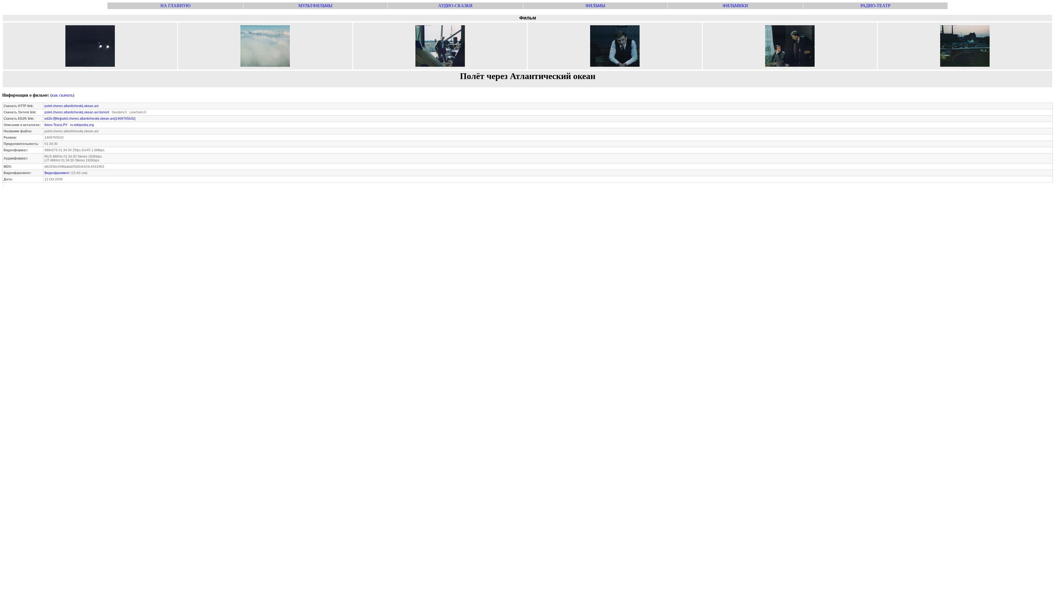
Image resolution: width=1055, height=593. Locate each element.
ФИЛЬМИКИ (735, 5)
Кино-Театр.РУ (56, 125)
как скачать (62, 95)
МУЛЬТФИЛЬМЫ (315, 5)
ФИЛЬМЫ (595, 5)
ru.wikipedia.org (82, 125)
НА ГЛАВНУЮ (175, 5)
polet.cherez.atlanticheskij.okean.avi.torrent (77, 112)
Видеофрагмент (57, 173)
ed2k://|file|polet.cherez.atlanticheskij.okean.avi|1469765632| (90, 119)
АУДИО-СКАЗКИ (455, 5)
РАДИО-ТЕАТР (875, 5)
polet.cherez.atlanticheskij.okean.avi (72, 106)
